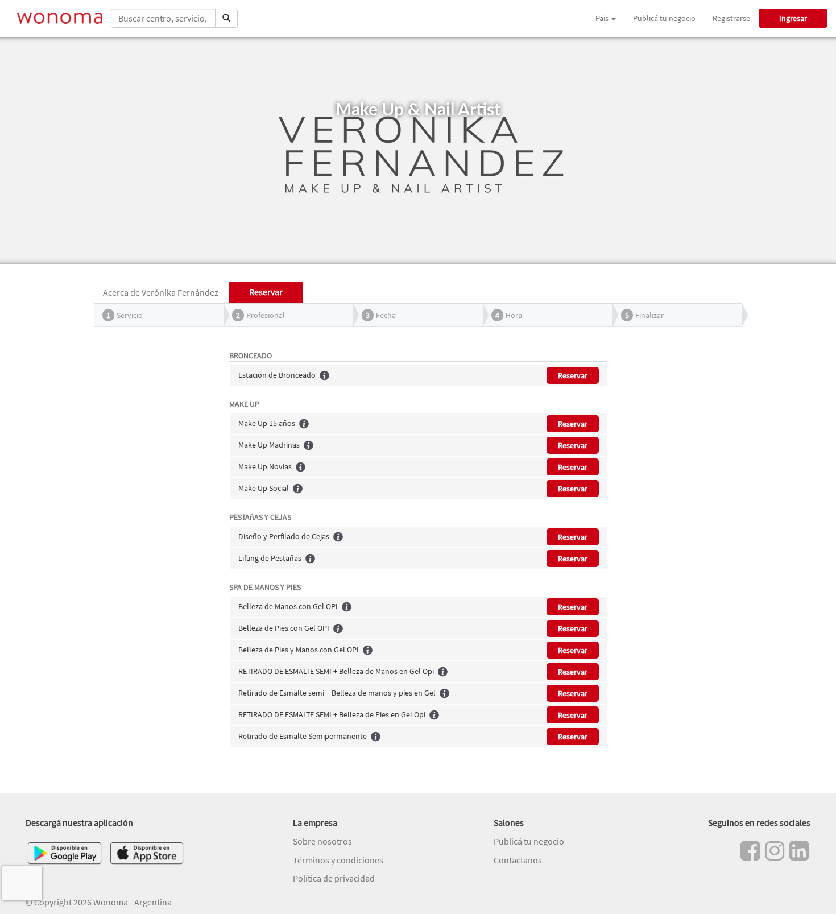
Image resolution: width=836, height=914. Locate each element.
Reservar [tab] (266, 291)
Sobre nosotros (322, 841)
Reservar (572, 375)
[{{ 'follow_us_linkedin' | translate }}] (799, 851)
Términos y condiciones (338, 860)
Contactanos (518, 860)
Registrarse (731, 18)
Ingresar (793, 18)
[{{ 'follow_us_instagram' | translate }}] (774, 851)
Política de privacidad (334, 878)
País (602, 18)
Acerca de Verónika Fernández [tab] (160, 292)
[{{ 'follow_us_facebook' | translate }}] (750, 851)
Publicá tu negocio (664, 18)
